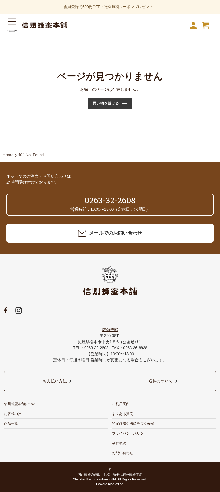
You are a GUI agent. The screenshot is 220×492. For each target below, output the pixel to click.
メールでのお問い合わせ (115, 233)
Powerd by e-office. (110, 484)
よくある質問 (122, 414)
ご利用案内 (121, 404)
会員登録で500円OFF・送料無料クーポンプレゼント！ (110, 7)
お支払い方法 (55, 381)
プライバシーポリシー (129, 433)
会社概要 (119, 443)
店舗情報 (110, 329)
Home (8, 154)
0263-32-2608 (110, 200)
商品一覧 (11, 423)
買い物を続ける (106, 103)
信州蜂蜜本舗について (21, 404)
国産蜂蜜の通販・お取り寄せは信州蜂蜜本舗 (110, 474)
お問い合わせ (122, 453)
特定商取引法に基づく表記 (133, 423)
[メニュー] (12, 22)
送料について (161, 381)
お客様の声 (12, 414)
